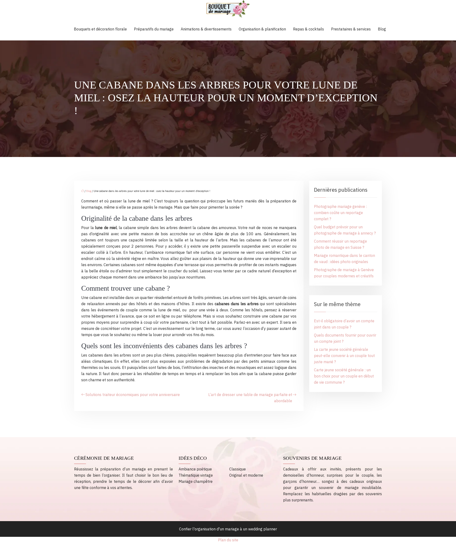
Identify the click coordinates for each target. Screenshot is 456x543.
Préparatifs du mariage (154, 29)
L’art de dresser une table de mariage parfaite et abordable (250, 397)
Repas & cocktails (308, 29)
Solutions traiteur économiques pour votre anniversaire (133, 394)
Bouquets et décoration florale (100, 29)
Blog (382, 29)
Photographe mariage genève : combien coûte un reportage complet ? (340, 212)
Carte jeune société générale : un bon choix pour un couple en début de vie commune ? (344, 376)
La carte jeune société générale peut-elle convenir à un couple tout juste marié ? (344, 355)
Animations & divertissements (206, 29)
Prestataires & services (351, 29)
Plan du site (228, 540)
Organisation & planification (262, 29)
